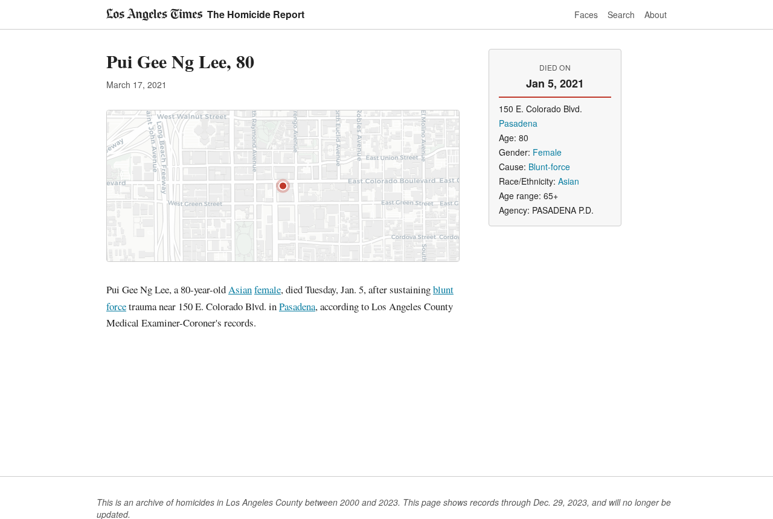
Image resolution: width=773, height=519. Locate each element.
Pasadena (297, 306)
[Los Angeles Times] (154, 14)
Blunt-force (549, 167)
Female (547, 152)
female (267, 289)
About (655, 14)
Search (621, 14)
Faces (586, 14)
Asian (240, 289)
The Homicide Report (255, 14)
